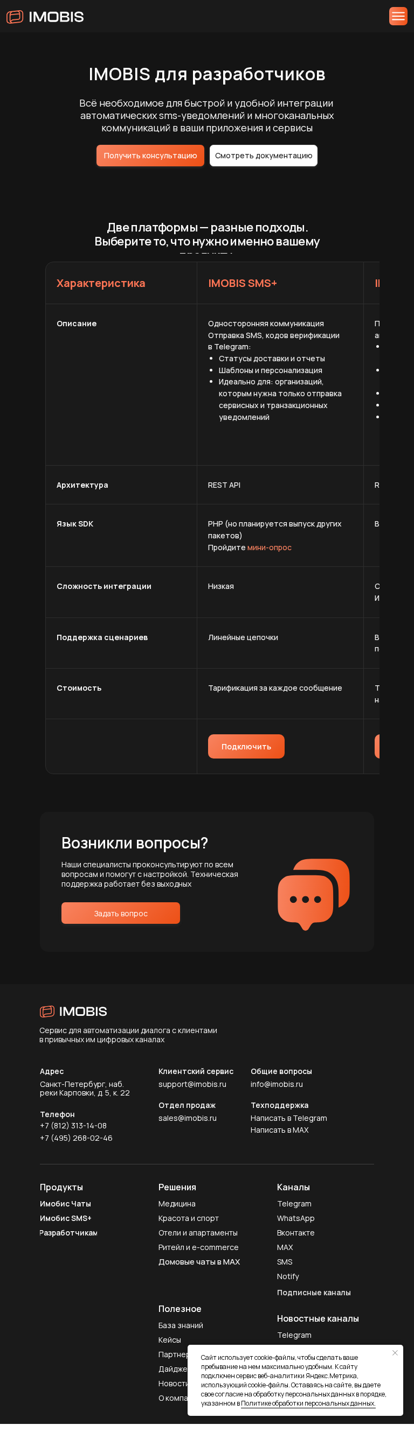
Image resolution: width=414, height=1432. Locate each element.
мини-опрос (269, 547)
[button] (150, 155)
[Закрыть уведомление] (395, 1352)
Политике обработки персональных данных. (308, 1403)
